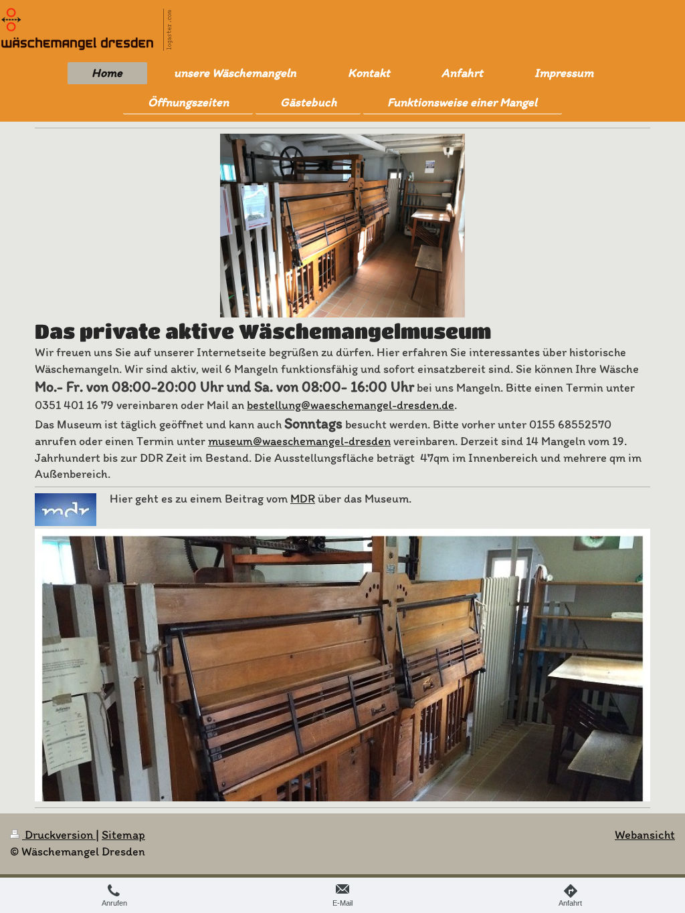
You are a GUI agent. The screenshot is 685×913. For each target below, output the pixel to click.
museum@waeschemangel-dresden (299, 441)
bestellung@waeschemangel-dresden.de (350, 405)
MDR (302, 498)
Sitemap (123, 834)
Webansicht (645, 834)
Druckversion (59, 834)
